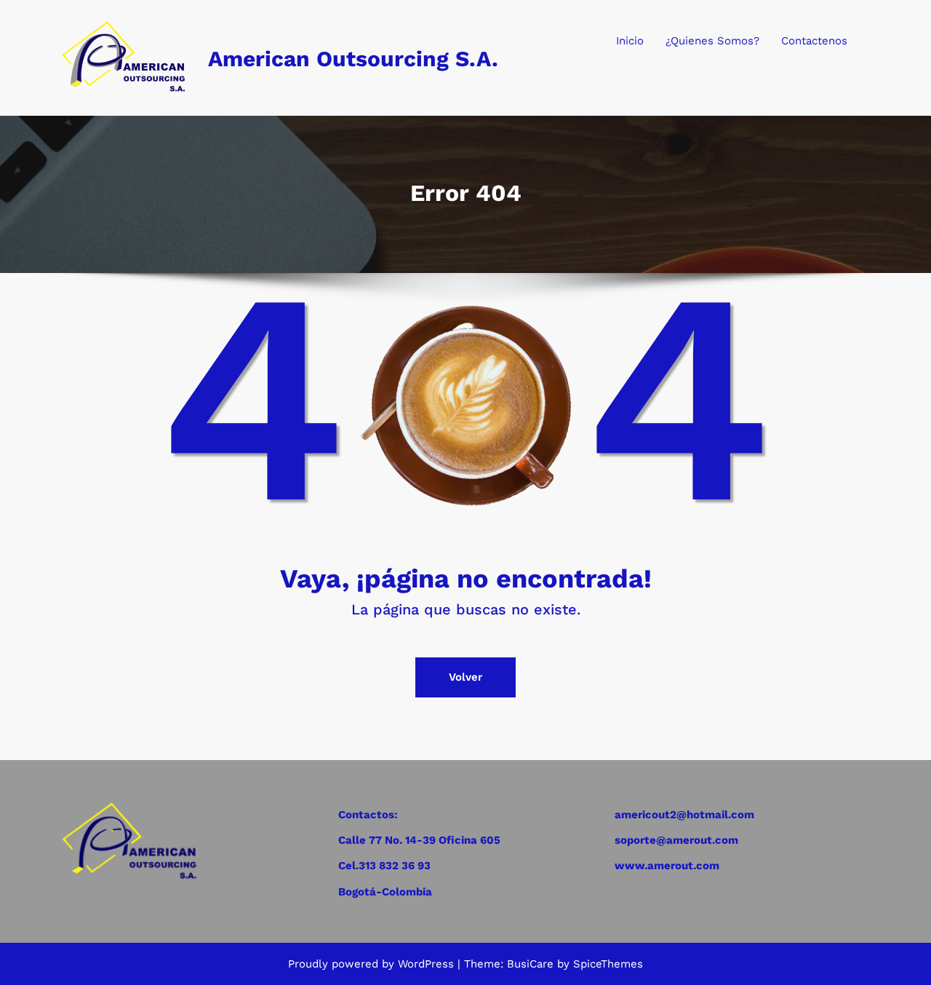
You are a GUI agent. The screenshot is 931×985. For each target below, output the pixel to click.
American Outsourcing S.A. (353, 58)
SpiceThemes (606, 963)
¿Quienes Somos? (712, 40)
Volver (465, 677)
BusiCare (532, 963)
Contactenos (814, 40)
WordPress (426, 963)
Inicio (630, 40)
